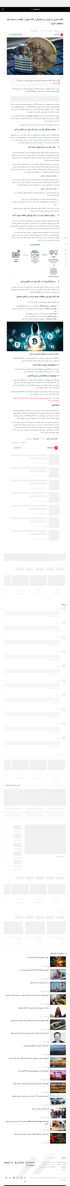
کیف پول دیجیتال (54, 169)
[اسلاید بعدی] (2, 803)
